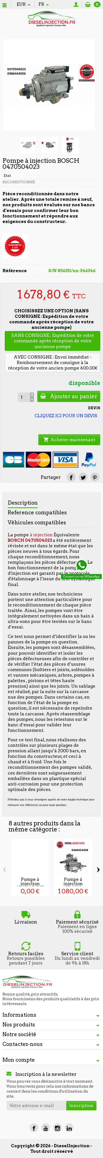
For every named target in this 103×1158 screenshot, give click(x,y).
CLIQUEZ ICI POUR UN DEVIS (65, 415)
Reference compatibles (37, 512)
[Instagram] (57, 1127)
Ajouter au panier (73, 396)
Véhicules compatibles (37, 522)
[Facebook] (34, 1127)
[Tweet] (83, 477)
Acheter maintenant (69, 440)
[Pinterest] (94, 477)
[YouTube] (45, 1127)
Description (23, 503)
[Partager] (71, 477)
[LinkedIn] (69, 1127)
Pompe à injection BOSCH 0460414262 (73, 885)
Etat (7, 176)
